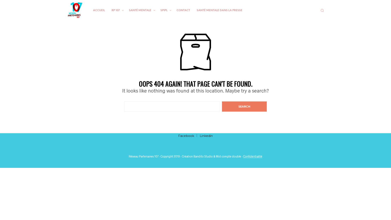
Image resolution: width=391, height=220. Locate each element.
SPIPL (163, 10)
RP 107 (116, 10)
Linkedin (206, 136)
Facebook (186, 136)
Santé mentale (140, 10)
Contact (183, 10)
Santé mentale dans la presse (219, 10)
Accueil (99, 10)
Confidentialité (252, 156)
